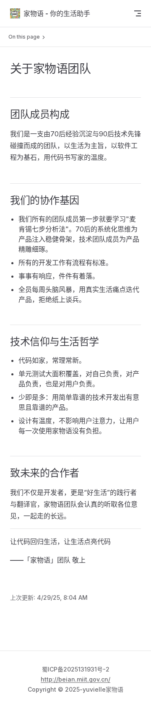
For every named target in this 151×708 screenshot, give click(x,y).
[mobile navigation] (138, 13)
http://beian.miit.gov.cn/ (75, 679)
